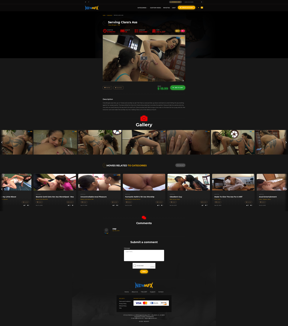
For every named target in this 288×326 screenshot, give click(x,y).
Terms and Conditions (124, 301)
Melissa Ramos (136, 199)
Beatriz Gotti (39, 199)
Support (152, 292)
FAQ (120, 308)
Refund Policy (123, 306)
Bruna (89, 199)
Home (127, 292)
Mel (119, 25)
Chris (215, 199)
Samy (269, 199)
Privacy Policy (122, 303)
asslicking (109, 15)
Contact (161, 292)
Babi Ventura (173, 199)
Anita (219, 199)
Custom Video (155, 7)
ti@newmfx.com (139, 318)
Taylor (178, 199)
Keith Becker (128, 199)
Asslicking (38, 194)
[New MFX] (91, 7)
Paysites (166, 7)
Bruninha (45, 199)
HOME (104, 15)
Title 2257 (144, 292)
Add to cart (178, 87)
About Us (135, 292)
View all (181, 165)
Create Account (187, 7)
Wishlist (108, 87)
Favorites (119, 87)
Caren (260, 199)
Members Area (176, 2)
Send (144, 271)
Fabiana (265, 199)
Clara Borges (112, 25)
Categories (142, 7)
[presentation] (2, 142)
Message (127, 248)
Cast (174, 7)
